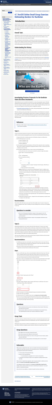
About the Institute (41, 394)
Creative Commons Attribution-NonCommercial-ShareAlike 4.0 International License (22, 395)
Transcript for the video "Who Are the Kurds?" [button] (32, 91)
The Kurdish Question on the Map (23, 108)
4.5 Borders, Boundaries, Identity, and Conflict (7, 39)
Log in (50, 4)
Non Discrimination (29, 402)
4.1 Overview (6, 30)
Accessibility (33, 402)
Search (10, 12)
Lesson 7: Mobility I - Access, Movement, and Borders (7, 65)
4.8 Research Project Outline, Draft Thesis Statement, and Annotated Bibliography (8, 54)
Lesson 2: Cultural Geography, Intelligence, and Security (7, 24)
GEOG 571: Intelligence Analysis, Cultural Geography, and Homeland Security (16, 4)
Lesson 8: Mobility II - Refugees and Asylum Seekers (7, 68)
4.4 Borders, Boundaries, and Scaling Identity (7, 36)
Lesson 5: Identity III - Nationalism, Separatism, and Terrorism (7, 60)
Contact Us (45, 394)
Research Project (6, 74)
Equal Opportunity (37, 402)
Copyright (41, 402)
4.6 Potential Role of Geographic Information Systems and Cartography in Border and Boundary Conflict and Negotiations (22, 377)
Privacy (25, 402)
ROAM (23, 397)
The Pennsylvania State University (20, 402)
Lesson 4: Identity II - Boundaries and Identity (7, 29)
